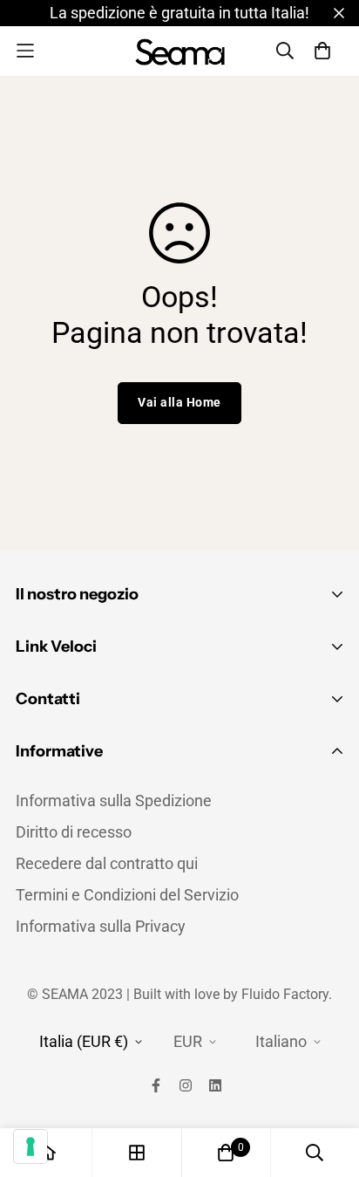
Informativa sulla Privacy (101, 926)
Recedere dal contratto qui (107, 863)
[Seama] (180, 51)
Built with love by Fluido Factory (231, 994)
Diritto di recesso (74, 832)
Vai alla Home (179, 402)
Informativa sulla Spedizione (114, 800)
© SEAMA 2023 (76, 994)
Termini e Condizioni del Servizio (127, 895)
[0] (225, 1152)
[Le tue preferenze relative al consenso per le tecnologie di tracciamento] (30, 1146)
